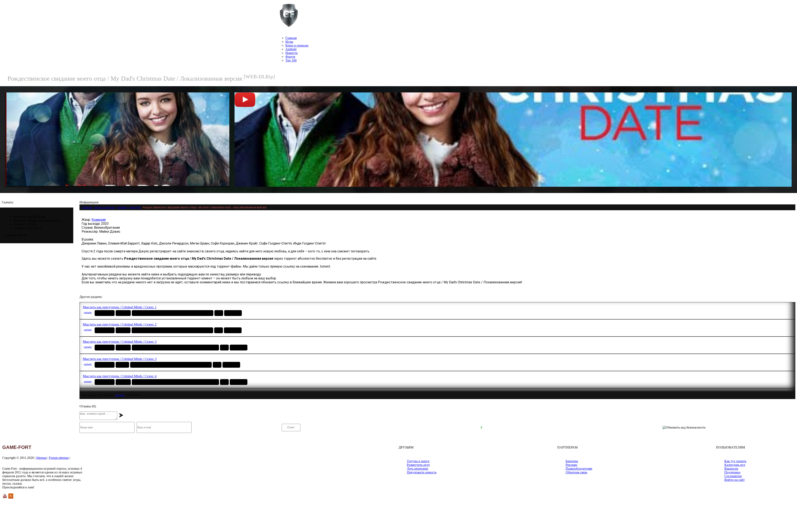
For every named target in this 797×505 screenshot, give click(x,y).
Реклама (571, 465)
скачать (88, 312)
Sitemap (41, 458)
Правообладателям (579, 468)
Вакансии (731, 468)
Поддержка (732, 472)
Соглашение (733, 476)
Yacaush (120, 395)
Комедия (99, 220)
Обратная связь (576, 472)
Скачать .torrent (15, 235)
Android (290, 49)
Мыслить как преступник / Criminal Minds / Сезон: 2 (119, 324)
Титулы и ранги (418, 461)
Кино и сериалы (296, 45)
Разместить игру (418, 465)
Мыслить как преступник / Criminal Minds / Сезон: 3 (119, 341)
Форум (290, 56)
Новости (291, 53)
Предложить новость (421, 472)
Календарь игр (734, 465)
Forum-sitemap (59, 458)
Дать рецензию (417, 468)
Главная (291, 38)
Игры (289, 41)
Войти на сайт (734, 480)
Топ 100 (291, 60)
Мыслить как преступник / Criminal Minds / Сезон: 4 (119, 376)
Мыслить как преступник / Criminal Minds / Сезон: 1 (119, 307)
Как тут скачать (735, 461)
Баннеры (572, 461)
